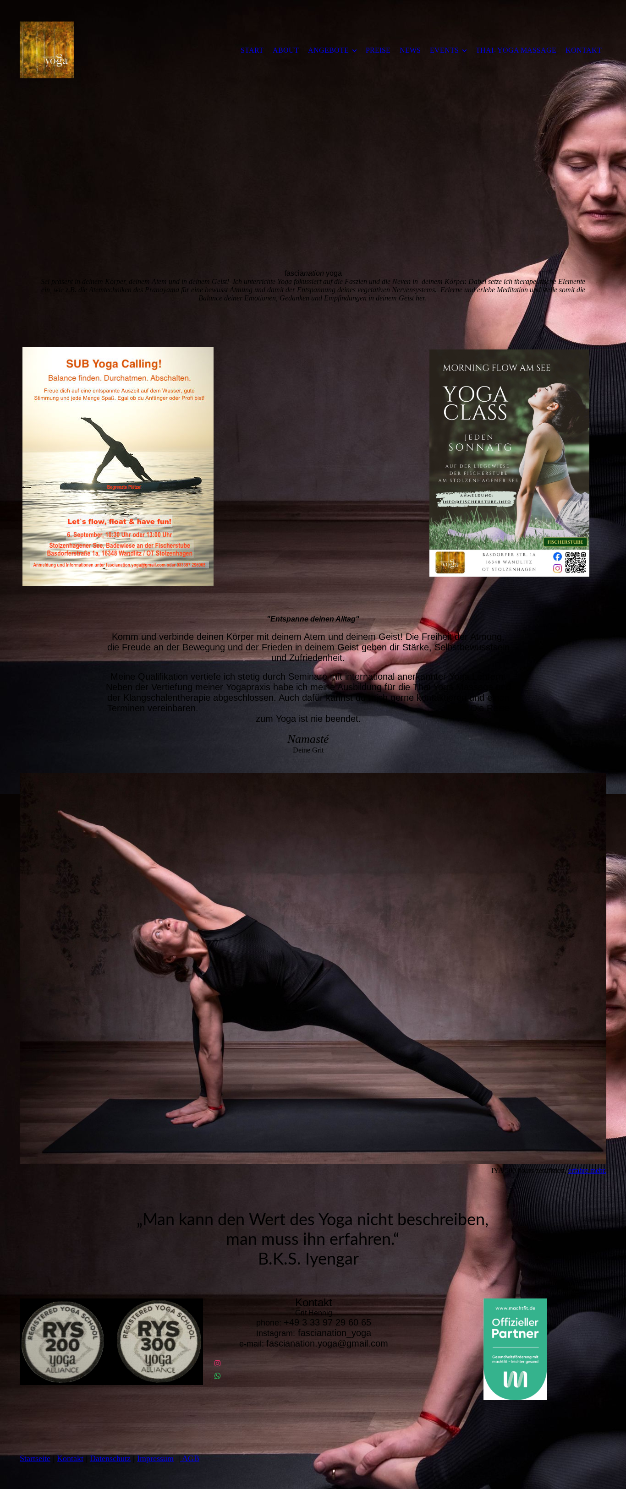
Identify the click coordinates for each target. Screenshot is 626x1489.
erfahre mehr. (587, 1170)
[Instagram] (217, 1363)
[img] (95, 50)
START (252, 50)
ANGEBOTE (328, 50)
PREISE (378, 50)
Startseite (35, 1458)
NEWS (410, 50)
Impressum (155, 1458)
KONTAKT (584, 50)
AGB (189, 1458)
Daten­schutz (110, 1458)
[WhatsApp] (217, 1376)
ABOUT (286, 50)
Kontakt (70, 1458)
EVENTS (444, 50)
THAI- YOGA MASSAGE (516, 50)
